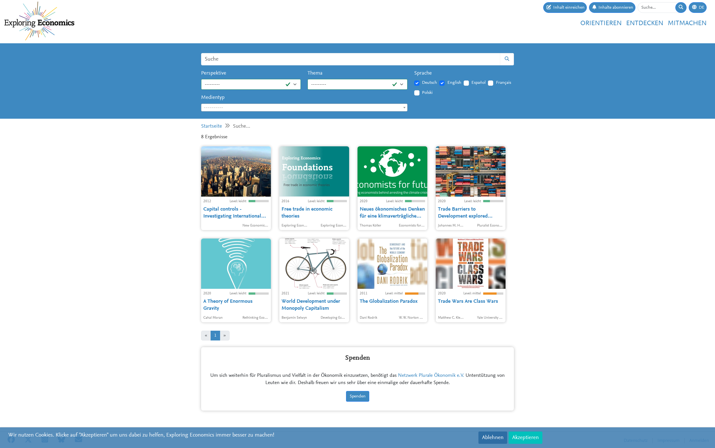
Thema (315, 73)
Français (503, 82)
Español (478, 82)
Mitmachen (687, 23)
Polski (427, 92)
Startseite (211, 126)
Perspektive (213, 73)
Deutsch (429, 82)
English (454, 82)
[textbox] (304, 108)
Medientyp (213, 97)
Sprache (423, 73)
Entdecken (644, 23)
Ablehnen (493, 437)
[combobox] (304, 107)
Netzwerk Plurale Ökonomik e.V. (431, 375)
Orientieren (601, 23)
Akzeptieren (525, 437)
